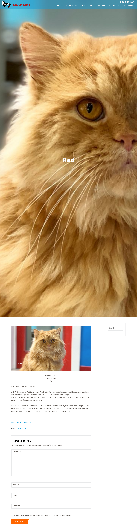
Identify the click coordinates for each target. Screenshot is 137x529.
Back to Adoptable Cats (21, 422)
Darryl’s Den (117, 5)
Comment (18, 452)
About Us (73, 5)
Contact (130, 5)
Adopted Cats (22, 428)
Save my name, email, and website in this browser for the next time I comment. (42, 515)
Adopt (60, 5)
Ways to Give (86, 5)
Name (16, 485)
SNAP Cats (7, 6)
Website (16, 506)
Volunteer (103, 5)
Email (16, 495)
